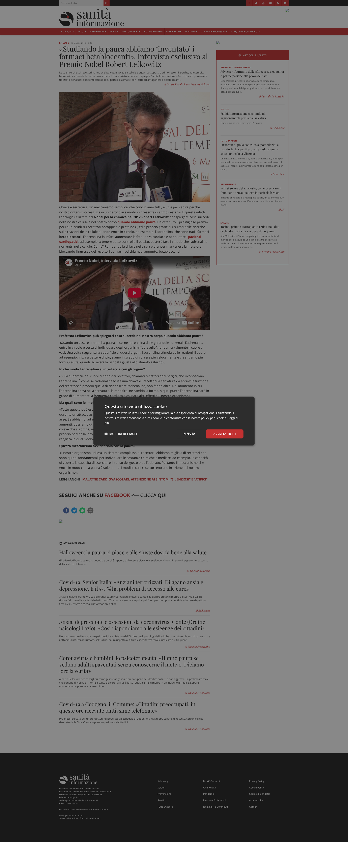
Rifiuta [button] (189, 433)
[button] (121, 434)
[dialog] (174, 421)
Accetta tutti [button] (224, 434)
